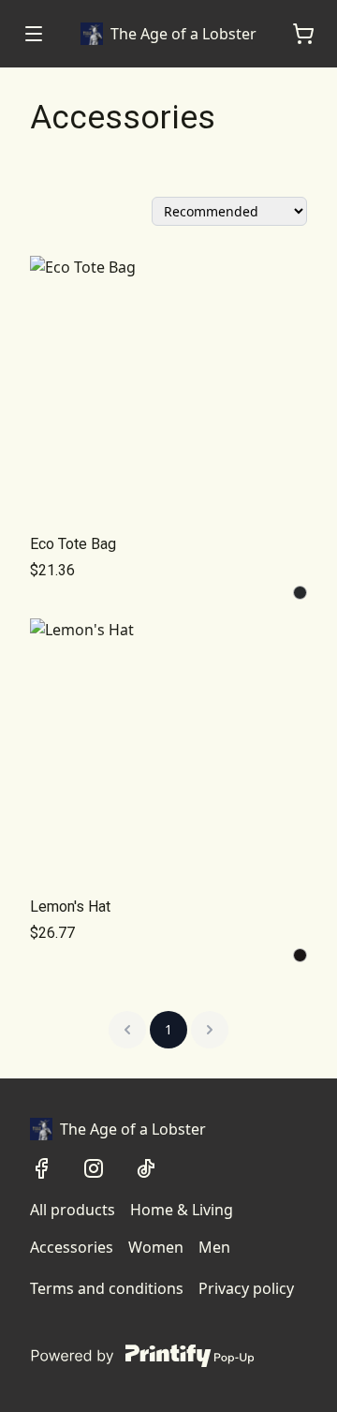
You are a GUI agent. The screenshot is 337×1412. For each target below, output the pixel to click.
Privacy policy (246, 1288)
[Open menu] (33, 33)
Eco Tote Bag (73, 544)
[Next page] (209, 1029)
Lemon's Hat (70, 906)
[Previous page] (127, 1029)
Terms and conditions (106, 1288)
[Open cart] (303, 33)
